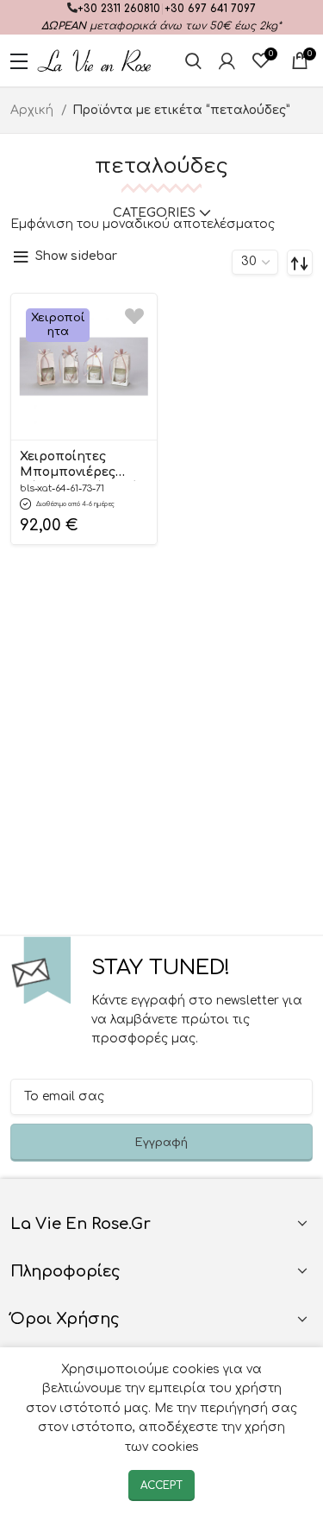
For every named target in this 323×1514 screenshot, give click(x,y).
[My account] (227, 60)
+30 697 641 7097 (210, 9)
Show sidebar (76, 256)
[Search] (193, 60)
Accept (161, 1485)
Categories (154, 213)
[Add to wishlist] (134, 315)
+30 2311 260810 (119, 9)
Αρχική (33, 110)
